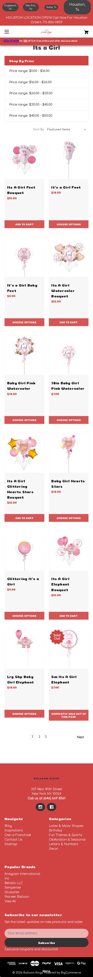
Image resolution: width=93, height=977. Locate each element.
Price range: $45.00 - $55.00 (30, 116)
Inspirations (14, 830)
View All (10, 901)
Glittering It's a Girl (23, 581)
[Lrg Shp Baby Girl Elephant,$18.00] (24, 648)
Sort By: (38, 129)
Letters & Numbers (63, 844)
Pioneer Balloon (17, 896)
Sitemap (11, 844)
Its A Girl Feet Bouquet (21, 189)
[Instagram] (40, 807)
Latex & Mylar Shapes (66, 826)
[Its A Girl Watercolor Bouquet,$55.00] (68, 257)
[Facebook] (51, 807)
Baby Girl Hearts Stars (68, 483)
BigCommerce (71, 972)
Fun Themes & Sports (65, 835)
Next (81, 737)
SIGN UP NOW (8, 41)
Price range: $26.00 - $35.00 (31, 93)
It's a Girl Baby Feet (22, 287)
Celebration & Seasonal (67, 839)
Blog (8, 826)
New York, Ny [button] (31, 7)
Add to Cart (24, 224)
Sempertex (13, 887)
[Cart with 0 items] (80, 30)
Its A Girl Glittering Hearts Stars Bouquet (20, 488)
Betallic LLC (14, 883)
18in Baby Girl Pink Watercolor (67, 385)
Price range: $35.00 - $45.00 (30, 104)
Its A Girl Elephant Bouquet (60, 583)
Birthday (55, 830)
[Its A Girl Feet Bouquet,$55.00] (24, 159)
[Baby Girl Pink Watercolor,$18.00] (24, 355)
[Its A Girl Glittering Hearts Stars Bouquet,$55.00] (24, 453)
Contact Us (13, 839)
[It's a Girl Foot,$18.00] (68, 159)
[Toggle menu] (10, 32)
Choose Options (69, 224)
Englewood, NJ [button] (10, 7)
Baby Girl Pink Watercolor (21, 385)
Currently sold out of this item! (68, 715)
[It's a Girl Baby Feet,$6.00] (24, 257)
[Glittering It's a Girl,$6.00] (24, 551)
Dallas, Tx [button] (51, 7)
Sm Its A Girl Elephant (64, 679)
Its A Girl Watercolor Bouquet (63, 290)
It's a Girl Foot (66, 187)
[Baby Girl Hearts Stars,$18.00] (68, 453)
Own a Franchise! (18, 835)
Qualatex (12, 892)
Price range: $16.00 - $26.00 (30, 82)
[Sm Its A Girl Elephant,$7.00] (68, 648)
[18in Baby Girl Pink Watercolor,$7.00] (68, 355)
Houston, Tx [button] (77, 7)
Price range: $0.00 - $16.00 (29, 71)
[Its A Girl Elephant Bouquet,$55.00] (68, 551)
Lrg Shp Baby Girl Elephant (20, 679)
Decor (53, 848)
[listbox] (66, 129)
